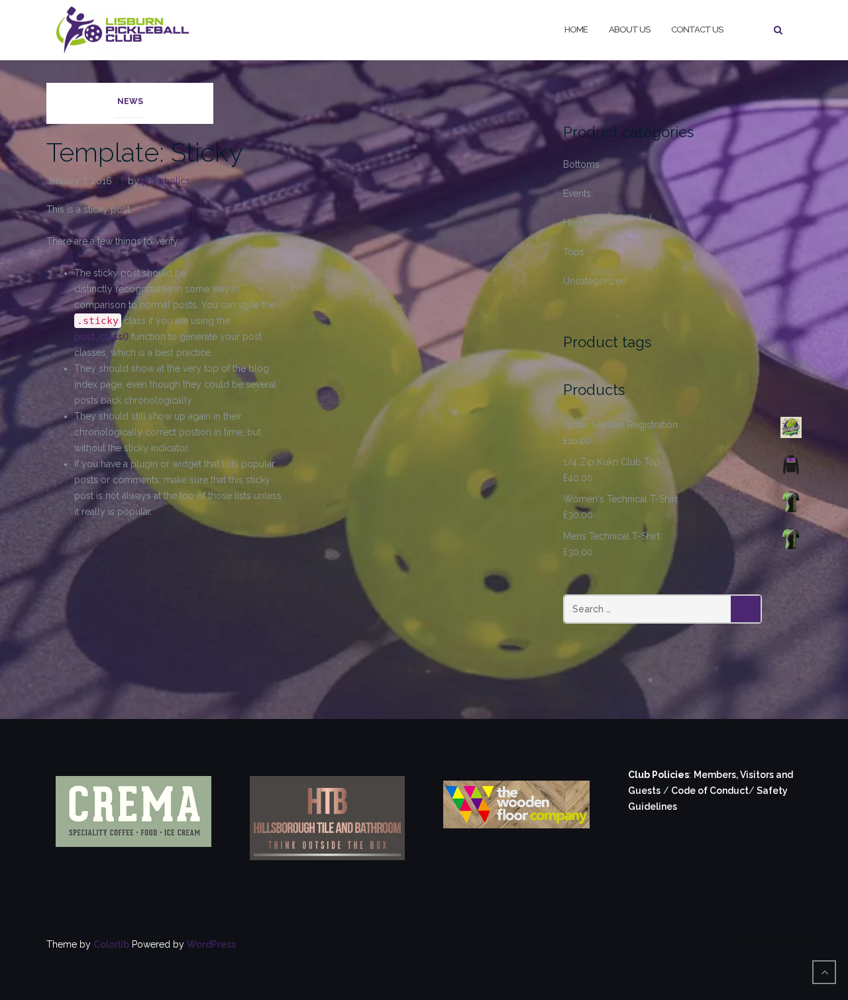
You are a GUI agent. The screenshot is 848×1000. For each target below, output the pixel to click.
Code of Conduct (710, 790)
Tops (573, 252)
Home (576, 29)
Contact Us (697, 29)
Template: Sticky (144, 152)
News (130, 101)
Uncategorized (595, 281)
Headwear (584, 222)
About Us (629, 29)
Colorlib (111, 944)
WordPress (211, 944)
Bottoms (581, 164)
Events (577, 193)
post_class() (101, 336)
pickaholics (166, 181)
